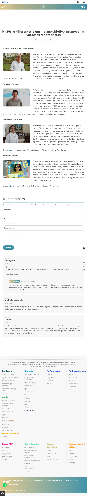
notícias (5, 418)
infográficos (28, 392)
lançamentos (73, 457)
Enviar (8, 247)
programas (72, 387)
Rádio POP (7, 443)
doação (5, 397)
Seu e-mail (7, 219)
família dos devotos (9, 400)
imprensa (5, 408)
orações (27, 401)
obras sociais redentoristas (29, 468)
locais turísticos (7, 411)
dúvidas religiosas (30, 383)
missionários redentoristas (29, 457)
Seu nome (7, 210)
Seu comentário (9, 228)
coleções (72, 453)
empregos (5, 447)
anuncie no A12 (30, 410)
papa (26, 404)
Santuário (7, 371)
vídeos (4, 437)
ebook (71, 460)
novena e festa (8, 421)
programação (51, 378)
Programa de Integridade (53, 480)
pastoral (5, 427)
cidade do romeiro (8, 381)
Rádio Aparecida (77, 371)
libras (26, 395)
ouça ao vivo (73, 378)
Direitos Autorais (71, 480)
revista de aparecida (10, 433)
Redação (28, 371)
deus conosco (51, 453)
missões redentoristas (32, 461)
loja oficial (5, 415)
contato (5, 394)
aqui (11, 150)
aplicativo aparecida (31, 374)
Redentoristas (31, 443)
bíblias (49, 450)
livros (48, 457)
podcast (71, 381)
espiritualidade (29, 386)
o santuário (6, 424)
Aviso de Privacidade (16, 480)
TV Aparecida (53, 371)
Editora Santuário (52, 445)
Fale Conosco (13, 484)
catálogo (72, 463)
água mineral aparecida (10, 378)
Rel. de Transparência (34, 480)
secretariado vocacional (32, 472)
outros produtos (52, 460)
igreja (26, 389)
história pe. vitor (30, 447)
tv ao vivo (50, 381)
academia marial (8, 374)
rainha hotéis (7, 430)
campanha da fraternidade (29, 379)
